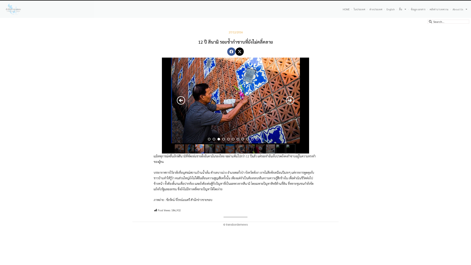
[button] (231, 51)
